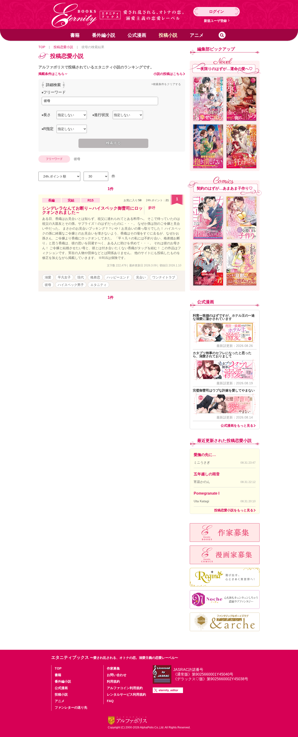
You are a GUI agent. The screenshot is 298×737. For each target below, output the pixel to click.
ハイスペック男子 (71, 285)
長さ (47, 115)
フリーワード (54, 92)
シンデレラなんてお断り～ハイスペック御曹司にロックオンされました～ (92, 210)
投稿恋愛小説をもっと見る (233, 510)
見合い (141, 277)
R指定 (48, 129)
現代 (80, 277)
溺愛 (48, 277)
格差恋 (95, 277)
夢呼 (152, 208)
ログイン (216, 11)
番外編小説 (103, 35)
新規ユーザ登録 (215, 21)
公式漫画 (137, 35)
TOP (41, 47)
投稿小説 (168, 35)
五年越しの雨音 (207, 474)
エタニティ (98, 285)
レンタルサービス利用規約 (126, 694)
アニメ (197, 35)
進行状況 (101, 115)
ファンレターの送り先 (71, 707)
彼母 (48, 285)
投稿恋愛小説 (63, 47)
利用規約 (113, 681)
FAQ (110, 701)
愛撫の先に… (205, 455)
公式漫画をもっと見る (237, 425)
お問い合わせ (116, 675)
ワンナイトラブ (163, 277)
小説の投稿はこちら (168, 73)
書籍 (75, 35)
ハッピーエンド (118, 277)
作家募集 (113, 668)
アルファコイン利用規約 (125, 688)
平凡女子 (64, 277)
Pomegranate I (206, 493)
